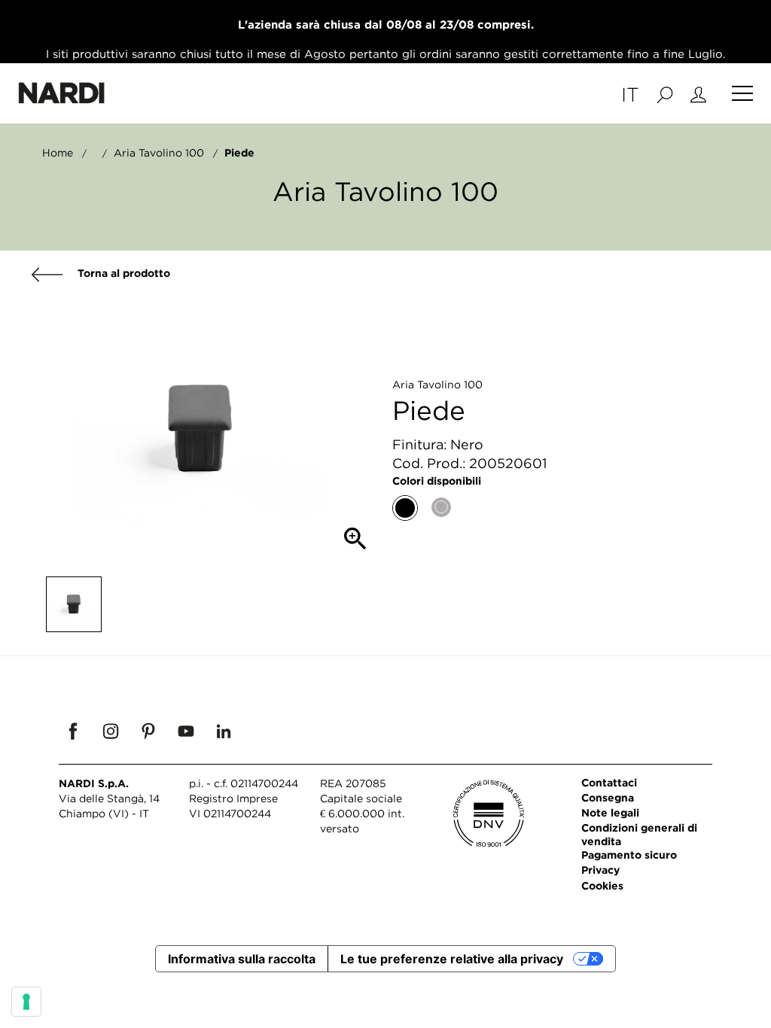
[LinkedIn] (223, 731)
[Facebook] (73, 731)
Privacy (600, 869)
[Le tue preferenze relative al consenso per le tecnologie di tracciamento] (26, 1001)
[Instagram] (110, 731)
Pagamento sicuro (629, 854)
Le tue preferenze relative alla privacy (451, 958)
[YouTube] (186, 731)
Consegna (607, 797)
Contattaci (609, 782)
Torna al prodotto (122, 272)
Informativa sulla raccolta (241, 958)
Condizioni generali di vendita (639, 834)
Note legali (610, 812)
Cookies (602, 885)
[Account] (698, 93)
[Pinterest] (148, 731)
